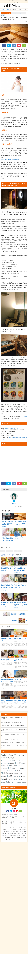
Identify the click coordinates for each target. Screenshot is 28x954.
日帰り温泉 (4, 768)
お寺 (4, 758)
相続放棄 (11, 773)
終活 (11, 776)
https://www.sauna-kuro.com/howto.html (10, 159)
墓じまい (20, 765)
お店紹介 (2, 13)
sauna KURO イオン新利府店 (11, 428)
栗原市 (18, 768)
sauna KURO (24, 416)
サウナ (3, 15)
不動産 (22, 760)
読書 (21, 779)
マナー (16, 760)
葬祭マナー (11, 779)
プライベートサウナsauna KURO (18, 211)
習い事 (16, 776)
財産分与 (3, 782)
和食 (7, 765)
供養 (19, 763)
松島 (14, 768)
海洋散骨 (5, 770)
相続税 (16, 773)
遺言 (20, 782)
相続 (5, 773)
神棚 (21, 773)
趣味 (10, 782)
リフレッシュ (15, 13)
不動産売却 (5, 763)
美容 (20, 13)
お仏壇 (22, 755)
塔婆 (15, 765)
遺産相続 (15, 782)
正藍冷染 (23, 768)
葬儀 (5, 779)
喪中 (11, 765)
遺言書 (24, 782)
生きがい (18, 770)
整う (24, 13)
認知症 (17, 779)
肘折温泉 (22, 776)
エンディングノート (7, 760)
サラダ (14, 503)
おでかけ (15, 755)
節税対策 (4, 776)
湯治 (13, 770)
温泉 (9, 770)
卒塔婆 (3, 765)
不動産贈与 (11, 763)
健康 (24, 763)
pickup (6, 755)
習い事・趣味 (8, 13)
